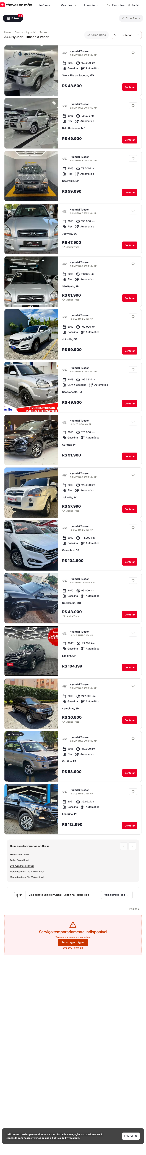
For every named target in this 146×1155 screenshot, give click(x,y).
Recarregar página (73, 942)
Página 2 (134, 908)
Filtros (15, 18)
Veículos (66, 5)
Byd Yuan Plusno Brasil (22, 865)
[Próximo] (70, 89)
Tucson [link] (44, 32)
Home (7, 32)
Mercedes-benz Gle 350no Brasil (27, 877)
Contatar (129, 87)
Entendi (129, 1136)
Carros (19, 32)
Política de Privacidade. (66, 1137)
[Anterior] (63, 89)
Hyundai (31, 32)
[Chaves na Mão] (16, 5)
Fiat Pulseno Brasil (19, 854)
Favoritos (118, 5)
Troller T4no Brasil (19, 860)
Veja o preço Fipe (114, 894)
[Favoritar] (133, 53)
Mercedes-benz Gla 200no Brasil (27, 871)
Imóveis (44, 5)
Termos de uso (40, 1137)
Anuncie (89, 5)
